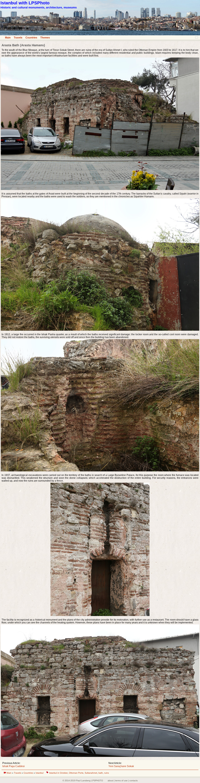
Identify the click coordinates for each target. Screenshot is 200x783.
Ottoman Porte (76, 773)
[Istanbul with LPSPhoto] (100, 34)
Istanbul (40, 773)
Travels (18, 37)
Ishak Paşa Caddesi (13, 766)
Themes (45, 37)
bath (100, 773)
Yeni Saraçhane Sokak (121, 766)
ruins (106, 773)
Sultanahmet (91, 773)
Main (8, 37)
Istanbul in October (58, 773)
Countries (31, 37)
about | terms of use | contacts (123, 780)
